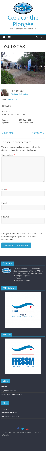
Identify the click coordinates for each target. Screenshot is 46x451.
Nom (4, 189)
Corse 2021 (12, 99)
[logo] (6, 269)
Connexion (5, 409)
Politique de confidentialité (11, 394)
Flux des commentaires (10, 416)
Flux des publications (9, 413)
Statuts (4, 387)
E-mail (4, 203)
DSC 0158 (7, 133)
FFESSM (40, 271)
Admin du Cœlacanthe (19, 94)
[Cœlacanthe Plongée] (4, 37)
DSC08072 (38, 133)
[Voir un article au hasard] (42, 37)
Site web (5, 216)
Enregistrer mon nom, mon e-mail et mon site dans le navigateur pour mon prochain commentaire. (21, 236)
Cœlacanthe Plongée (23, 21)
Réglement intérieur (8, 390)
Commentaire (8, 155)
